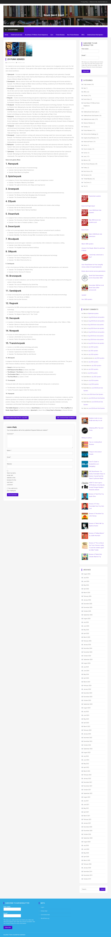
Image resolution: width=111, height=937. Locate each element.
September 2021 (88, 793)
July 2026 (86, 577)
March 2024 (87, 682)
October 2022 (87, 745)
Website (9, 464)
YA (84, 186)
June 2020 (86, 849)
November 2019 (88, 875)
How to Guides (88, 149)
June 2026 (86, 581)
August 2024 (87, 663)
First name (85, 49)
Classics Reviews (88, 123)
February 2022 (87, 774)
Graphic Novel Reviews (90, 138)
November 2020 (88, 830)
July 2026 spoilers (93, 347)
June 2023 (86, 715)
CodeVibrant (22, 934)
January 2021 (87, 823)
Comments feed (45, 914)
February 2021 (87, 819)
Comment (10, 434)
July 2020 (86, 845)
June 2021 (86, 804)
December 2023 (88, 693)
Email (9, 457)
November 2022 (88, 741)
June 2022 (86, 760)
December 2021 (88, 782)
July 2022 (86, 756)
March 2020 (87, 860)
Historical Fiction (88, 141)
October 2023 (87, 700)
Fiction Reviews (60, 34)
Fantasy (86, 126)
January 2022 (87, 778)
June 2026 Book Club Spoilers (95, 394)
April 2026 (86, 589)
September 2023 (88, 704)
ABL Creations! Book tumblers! (65, 417)
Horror (85, 145)
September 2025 (88, 615)
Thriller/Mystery (88, 178)
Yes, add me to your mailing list (12, 489)
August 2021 (87, 797)
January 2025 (87, 644)
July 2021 (86, 801)
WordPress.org (45, 918)
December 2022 (88, 737)
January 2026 (87, 600)
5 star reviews (87, 84)
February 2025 (87, 641)
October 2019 (87, 879)
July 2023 (86, 711)
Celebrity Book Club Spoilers (95, 34)
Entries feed (44, 911)
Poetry (85, 167)
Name (9, 450)
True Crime (86, 182)
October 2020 (87, 834)
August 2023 (87, 708)
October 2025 (87, 611)
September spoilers (93, 313)
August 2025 (87, 618)
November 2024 (88, 652)
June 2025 (86, 626)
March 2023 (87, 726)
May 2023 (86, 719)
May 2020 (86, 853)
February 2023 (87, 730)
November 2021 (88, 786)
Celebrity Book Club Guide (90, 112)
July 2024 (86, 667)
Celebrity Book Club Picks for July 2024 (16, 417)
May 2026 (86, 585)
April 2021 (86, 812)
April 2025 (86, 633)
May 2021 (86, 808)
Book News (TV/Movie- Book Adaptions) (36, 34)
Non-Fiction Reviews (73, 34)
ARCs (82, 34)
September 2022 (88, 748)
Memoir (86, 160)
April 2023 (86, 722)
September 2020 (88, 838)
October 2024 (87, 655)
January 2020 (87, 867)
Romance (86, 175)
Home (6, 34)
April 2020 (86, 856)
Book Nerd (12, 62)
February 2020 (87, 864)
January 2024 (87, 689)
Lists (51, 34)
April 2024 (86, 678)
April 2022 (86, 767)
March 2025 (87, 637)
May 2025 (86, 629)
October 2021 (87, 789)
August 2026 (87, 574)
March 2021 (87, 815)
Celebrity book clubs (16, 34)
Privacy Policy (84, 2)
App (85, 88)
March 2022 (87, 771)
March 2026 (87, 592)
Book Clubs (87, 99)
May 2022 (86, 763)
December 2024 (88, 648)
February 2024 (87, 685)
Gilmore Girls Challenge (90, 134)
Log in (42, 907)
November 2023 (88, 696)
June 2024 (86, 670)
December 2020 (88, 827)
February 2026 (87, 596)
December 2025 (88, 603)
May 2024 (86, 674)
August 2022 (87, 752)
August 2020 (87, 841)
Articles (86, 95)
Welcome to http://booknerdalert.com (99, 2)
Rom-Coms (87, 171)
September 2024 (88, 659)
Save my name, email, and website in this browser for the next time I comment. (11, 478)
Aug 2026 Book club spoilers (96, 317)
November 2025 (88, 607)
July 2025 (86, 622)
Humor (85, 152)
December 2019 (88, 871)
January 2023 (87, 734)
